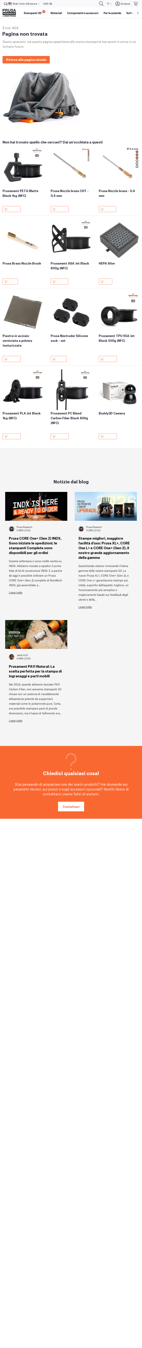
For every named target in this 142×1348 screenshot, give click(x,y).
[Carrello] (136, 4)
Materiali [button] (56, 13)
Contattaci (71, 806)
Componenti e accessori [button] (82, 13)
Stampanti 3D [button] (34, 12)
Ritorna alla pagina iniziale (26, 59)
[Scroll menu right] (138, 12)
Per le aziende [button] (112, 13)
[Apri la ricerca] (101, 4)
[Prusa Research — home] (9, 13)
